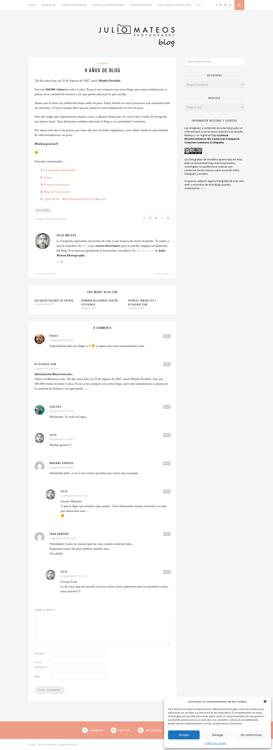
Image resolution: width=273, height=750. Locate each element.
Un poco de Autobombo (59, 170)
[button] (265, 701)
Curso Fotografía (74, 4)
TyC (198, 4)
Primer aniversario (57, 185)
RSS (84, 246)
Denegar (217, 735)
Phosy (54, 336)
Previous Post (45, 274)
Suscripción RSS (141, 4)
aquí (203, 188)
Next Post (162, 274)
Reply (166, 336)
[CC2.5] (193, 150)
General (103, 63)
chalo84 (55, 406)
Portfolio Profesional (108, 4)
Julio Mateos (59, 219)
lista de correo (145, 251)
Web (37, 676)
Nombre (40, 653)
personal (43, 210)
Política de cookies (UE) (174, 4)
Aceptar (184, 735)
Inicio (32, 4)
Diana (48, 177)
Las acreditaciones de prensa (54, 300)
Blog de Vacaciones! (57, 192)
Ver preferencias (251, 735)
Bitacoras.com (45, 364)
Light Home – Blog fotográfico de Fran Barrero (75, 199)
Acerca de (49, 4)
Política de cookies (215, 743)
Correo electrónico (42, 664)
